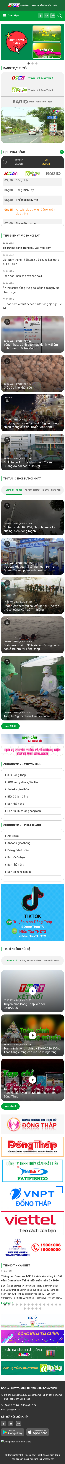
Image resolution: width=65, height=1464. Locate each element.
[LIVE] (32, 125)
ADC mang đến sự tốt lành (23, 782)
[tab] (32, 78)
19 (36, 1308)
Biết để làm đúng (17, 796)
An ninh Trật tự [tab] (32, 490)
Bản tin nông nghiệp (19, 871)
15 (60, 1304)
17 (28, 1308)
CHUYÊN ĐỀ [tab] (11, 960)
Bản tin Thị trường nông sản (24, 811)
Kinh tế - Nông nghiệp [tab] (52, 490)
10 (40, 1304)
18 (32, 1308)
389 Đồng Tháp (16, 775)
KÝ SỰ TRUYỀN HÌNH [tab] (30, 960)
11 (44, 1304)
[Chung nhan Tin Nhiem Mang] (32, 1442)
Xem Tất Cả (10, 726)
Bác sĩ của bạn (16, 857)
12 (48, 1304)
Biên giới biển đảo (18, 850)
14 (56, 1304)
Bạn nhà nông (15, 803)
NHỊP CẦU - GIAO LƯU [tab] (54, 960)
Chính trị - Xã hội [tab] (14, 490)
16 (24, 1308)
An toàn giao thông (18, 789)
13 (52, 1304)
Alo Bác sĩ (13, 835)
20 (40, 1308)
